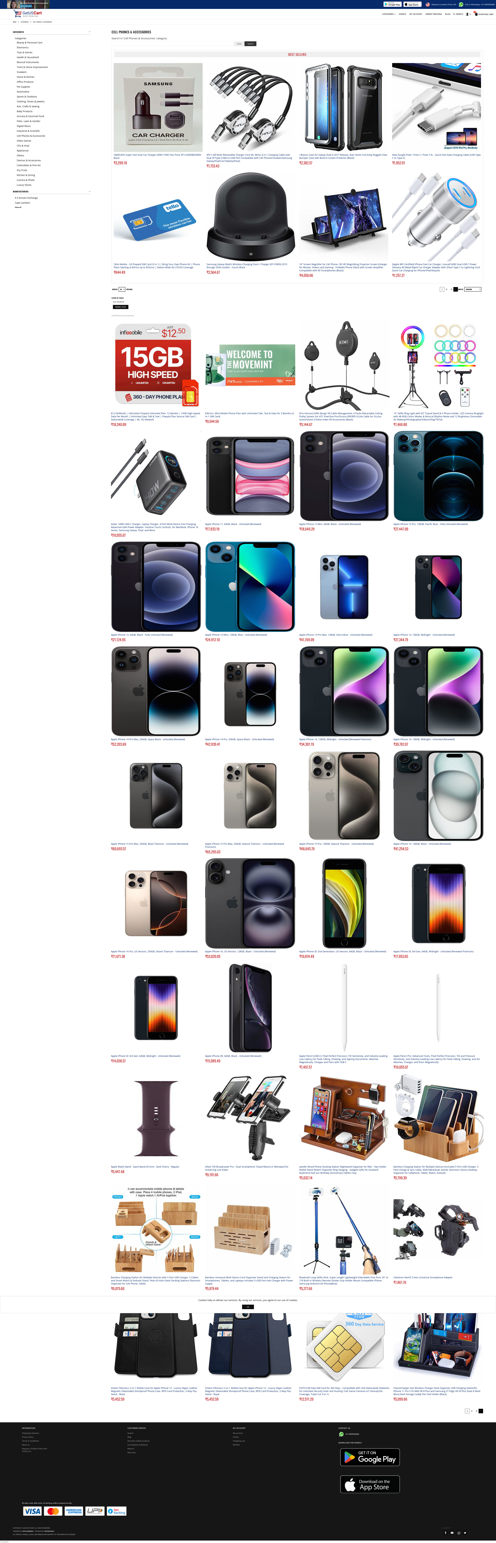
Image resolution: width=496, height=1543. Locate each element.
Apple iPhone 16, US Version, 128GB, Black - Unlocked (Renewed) (240, 951)
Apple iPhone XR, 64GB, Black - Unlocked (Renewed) (233, 1055)
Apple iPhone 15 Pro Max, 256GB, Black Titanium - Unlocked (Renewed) (149, 843)
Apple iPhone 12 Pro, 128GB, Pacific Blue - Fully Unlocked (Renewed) (430, 524)
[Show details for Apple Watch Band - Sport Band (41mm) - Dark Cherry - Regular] (156, 1118)
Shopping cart (239, 1441)
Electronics (23, 47)
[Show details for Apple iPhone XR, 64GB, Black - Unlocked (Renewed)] (250, 1008)
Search (402, 14)
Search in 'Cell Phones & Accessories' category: (139, 38)
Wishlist (236, 1445)
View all (18, 207)
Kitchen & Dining (26, 175)
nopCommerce (28, 1531)
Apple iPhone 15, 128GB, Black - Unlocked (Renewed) (422, 843)
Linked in (465, 1532)
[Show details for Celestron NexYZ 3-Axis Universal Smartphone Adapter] (438, 1229)
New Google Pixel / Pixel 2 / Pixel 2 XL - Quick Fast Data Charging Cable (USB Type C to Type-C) (436, 156)
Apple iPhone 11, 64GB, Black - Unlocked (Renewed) (233, 524)
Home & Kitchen (25, 76)
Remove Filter (120, 307)
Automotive (23, 91)
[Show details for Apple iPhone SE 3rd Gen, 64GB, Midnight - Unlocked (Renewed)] (156, 1008)
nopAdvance (49, 1531)
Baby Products (25, 111)
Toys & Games (24, 52)
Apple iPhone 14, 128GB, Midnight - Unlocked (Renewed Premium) (335, 739)
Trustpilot (4, 1542)
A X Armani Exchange (26, 197)
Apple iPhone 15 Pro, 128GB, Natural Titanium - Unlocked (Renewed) (336, 843)
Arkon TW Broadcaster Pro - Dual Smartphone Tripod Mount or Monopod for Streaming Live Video (246, 1168)
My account (416, 14)
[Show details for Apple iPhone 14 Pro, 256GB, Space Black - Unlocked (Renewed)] (250, 691)
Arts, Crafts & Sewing (28, 106)
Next (455, 289)
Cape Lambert (22, 202)
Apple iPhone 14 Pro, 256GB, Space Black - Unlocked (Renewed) (239, 739)
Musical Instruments (28, 62)
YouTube (452, 1532)
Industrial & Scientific (28, 130)
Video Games (24, 140)
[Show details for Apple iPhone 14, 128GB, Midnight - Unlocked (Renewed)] (438, 691)
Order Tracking (433, 14)
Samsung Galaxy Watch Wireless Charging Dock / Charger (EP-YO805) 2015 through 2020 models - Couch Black (247, 266)
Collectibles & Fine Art (29, 165)
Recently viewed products (138, 1441)
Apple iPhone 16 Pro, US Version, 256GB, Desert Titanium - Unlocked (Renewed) (154, 951)
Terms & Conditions (30, 1441)
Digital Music (24, 126)
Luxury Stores (24, 184)
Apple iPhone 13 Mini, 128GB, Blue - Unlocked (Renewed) (236, 634)
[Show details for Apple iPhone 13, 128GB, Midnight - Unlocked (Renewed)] (438, 587)
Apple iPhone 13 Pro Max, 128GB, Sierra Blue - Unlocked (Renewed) (335, 634)
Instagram (458, 1532)
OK (248, 1307)
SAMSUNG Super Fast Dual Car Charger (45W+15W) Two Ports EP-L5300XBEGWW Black (157, 156)
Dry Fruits (22, 170)
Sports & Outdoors (27, 96)
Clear (239, 44)
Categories (388, 14)
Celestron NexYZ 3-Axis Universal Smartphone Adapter (422, 1277)
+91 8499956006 (488, 4)
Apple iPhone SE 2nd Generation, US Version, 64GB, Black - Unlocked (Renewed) (342, 951)
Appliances (23, 150)
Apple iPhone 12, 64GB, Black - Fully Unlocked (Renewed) (142, 634)
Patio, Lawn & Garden (28, 121)
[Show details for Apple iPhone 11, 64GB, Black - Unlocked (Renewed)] (250, 476)
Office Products (25, 81)
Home (14, 22)
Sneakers (22, 72)
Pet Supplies (23, 86)
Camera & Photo (26, 180)
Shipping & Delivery (30, 1433)
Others (20, 155)
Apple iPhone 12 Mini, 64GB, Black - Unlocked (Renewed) (330, 524)
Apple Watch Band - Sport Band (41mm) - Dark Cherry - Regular (145, 1166)
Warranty (131, 1452)
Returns (130, 1448)
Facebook (445, 1532)
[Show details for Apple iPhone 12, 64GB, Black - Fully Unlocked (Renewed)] (156, 587)
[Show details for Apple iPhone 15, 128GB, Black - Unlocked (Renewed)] (438, 796)
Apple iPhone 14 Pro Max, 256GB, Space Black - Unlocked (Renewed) (148, 739)
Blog (447, 14)
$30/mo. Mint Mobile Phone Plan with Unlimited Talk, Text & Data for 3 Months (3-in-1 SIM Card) (249, 415)
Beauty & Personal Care (29, 42)
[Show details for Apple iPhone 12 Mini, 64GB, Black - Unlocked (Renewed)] (344, 476)
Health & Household (28, 57)
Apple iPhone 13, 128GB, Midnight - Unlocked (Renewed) (424, 634)
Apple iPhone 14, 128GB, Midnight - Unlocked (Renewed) (424, 739)
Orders (236, 1437)
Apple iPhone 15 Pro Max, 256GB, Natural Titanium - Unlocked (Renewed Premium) (244, 845)
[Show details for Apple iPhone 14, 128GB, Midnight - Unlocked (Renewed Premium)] (344, 691)
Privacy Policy (27, 1437)
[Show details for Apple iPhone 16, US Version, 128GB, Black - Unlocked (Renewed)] (250, 903)
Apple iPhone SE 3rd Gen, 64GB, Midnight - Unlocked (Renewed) (145, 1055)
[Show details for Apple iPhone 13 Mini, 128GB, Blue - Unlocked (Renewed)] (250, 587)
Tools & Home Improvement (32, 67)
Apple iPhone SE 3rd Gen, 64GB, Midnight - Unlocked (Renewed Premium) (433, 951)
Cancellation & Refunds (137, 1445)
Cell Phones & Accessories (31, 135)
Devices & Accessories (29, 160)
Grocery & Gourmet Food (30, 116)
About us (26, 1445)
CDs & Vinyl (23, 145)
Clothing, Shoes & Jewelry (30, 101)
